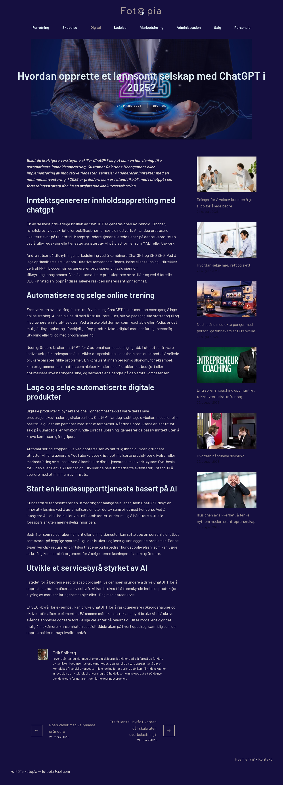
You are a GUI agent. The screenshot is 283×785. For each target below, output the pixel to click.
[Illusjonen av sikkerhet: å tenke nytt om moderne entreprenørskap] (226, 504)
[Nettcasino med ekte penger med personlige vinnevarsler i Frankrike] (226, 314)
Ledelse (120, 27)
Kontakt (265, 759)
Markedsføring (151, 27)
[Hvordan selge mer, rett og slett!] (226, 254)
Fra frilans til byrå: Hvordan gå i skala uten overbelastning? (133, 728)
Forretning (41, 27)
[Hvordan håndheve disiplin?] (226, 445)
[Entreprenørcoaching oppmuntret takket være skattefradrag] (226, 379)
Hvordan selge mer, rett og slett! (224, 265)
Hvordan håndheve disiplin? (220, 455)
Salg (217, 27)
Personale (242, 27)
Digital (95, 27)
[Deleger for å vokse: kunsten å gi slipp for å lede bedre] (226, 189)
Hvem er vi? (245, 759)
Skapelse (69, 27)
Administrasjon (189, 27)
